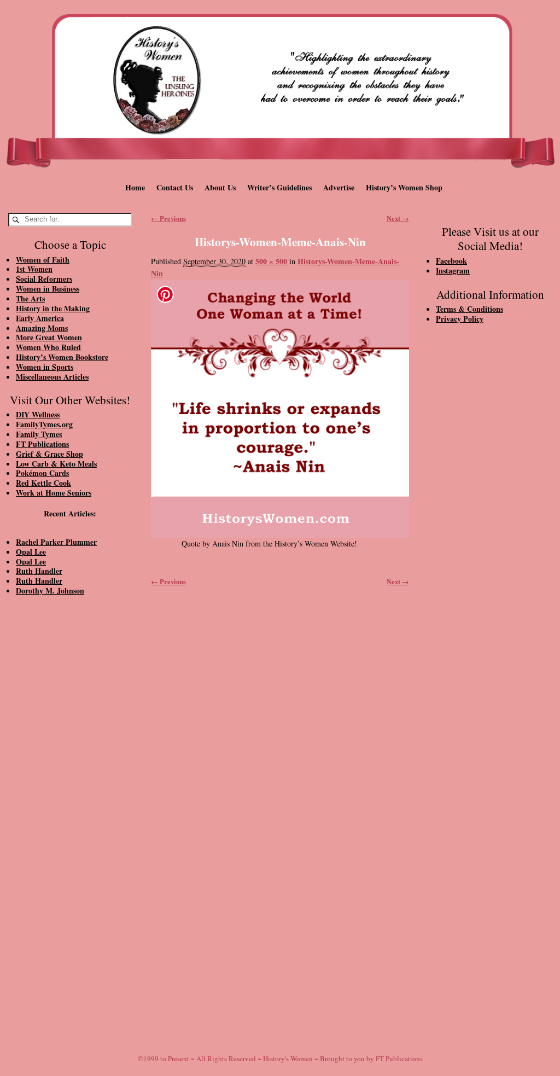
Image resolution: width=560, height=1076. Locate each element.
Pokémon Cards (42, 473)
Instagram (453, 270)
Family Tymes (39, 434)
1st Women (34, 269)
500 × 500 (271, 261)
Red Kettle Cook (43, 482)
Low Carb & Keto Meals (56, 463)
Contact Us (174, 187)
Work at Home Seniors (53, 492)
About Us (220, 187)
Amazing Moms (42, 328)
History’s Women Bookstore (62, 357)
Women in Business (47, 288)
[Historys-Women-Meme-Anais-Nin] (280, 409)
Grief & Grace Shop (49, 454)
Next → (398, 218)
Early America (40, 318)
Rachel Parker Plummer (56, 542)
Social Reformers (44, 278)
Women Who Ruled (48, 347)
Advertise (338, 187)
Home (135, 187)
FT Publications (42, 444)
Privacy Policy (459, 318)
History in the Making (53, 308)
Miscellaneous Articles (52, 376)
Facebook (451, 260)
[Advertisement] (70, 789)
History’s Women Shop (404, 187)
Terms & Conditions (469, 309)
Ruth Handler (39, 571)
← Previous (168, 218)
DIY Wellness (38, 414)
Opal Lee (31, 551)
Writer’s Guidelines (279, 187)
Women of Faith (42, 259)
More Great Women (49, 337)
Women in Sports (44, 367)
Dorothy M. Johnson (50, 590)
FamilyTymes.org (44, 424)
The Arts (30, 298)
